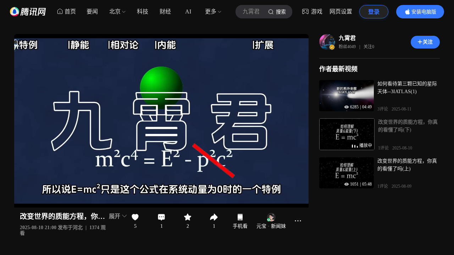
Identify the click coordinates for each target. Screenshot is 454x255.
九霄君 (347, 38)
